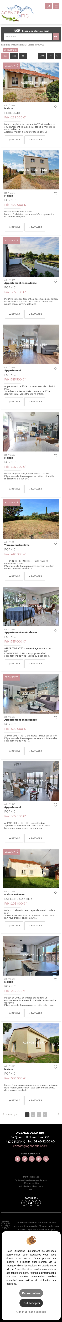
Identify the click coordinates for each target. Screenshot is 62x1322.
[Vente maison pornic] (31, 169)
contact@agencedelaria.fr (30, 1146)
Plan (31, 1189)
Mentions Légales (31, 1177)
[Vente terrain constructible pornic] (31, 519)
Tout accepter (31, 1303)
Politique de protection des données (31, 1180)
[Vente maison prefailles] (31, 82)
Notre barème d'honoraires (31, 1186)
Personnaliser (31, 1293)
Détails (16, 140)
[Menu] (56, 6)
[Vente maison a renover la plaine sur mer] (31, 868)
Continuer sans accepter (31, 1312)
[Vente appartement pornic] (31, 344)
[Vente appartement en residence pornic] (31, 257)
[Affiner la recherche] (48, 6)
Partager (36, 140)
